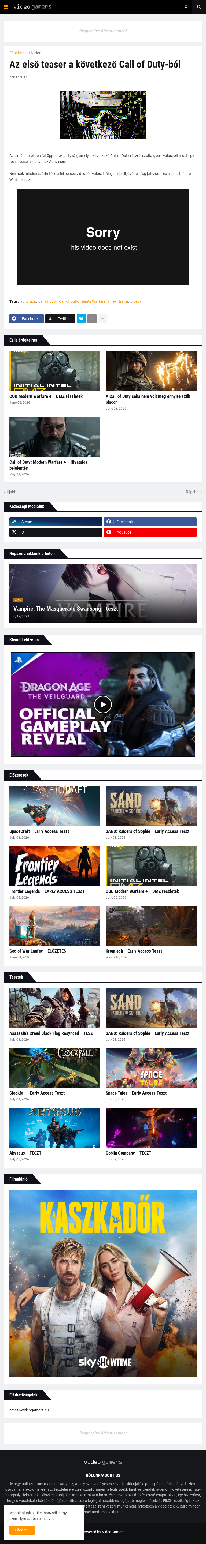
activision (33, 53)
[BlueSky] (81, 318)
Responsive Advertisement (103, 30)
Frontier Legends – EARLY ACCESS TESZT (47, 891)
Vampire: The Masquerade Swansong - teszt (65, 608)
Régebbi (192, 492)
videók (136, 301)
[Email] (92, 318)
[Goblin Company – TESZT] (151, 1128)
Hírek (112, 301)
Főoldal (15, 53)
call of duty (48, 301)
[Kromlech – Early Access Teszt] (151, 926)
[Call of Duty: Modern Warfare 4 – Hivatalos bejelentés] (54, 437)
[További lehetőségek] (102, 318)
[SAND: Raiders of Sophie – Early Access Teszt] (151, 806)
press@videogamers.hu (29, 1410)
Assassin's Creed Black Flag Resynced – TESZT (52, 1033)
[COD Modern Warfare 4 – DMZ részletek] (54, 371)
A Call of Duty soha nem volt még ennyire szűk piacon (148, 399)
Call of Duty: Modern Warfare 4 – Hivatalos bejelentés (48, 465)
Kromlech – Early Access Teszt (134, 951)
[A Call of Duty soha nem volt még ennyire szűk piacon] (151, 371)
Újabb (11, 492)
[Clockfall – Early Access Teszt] (54, 1068)
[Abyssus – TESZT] (54, 1128)
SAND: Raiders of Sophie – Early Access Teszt (147, 831)
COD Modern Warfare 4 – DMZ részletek (46, 396)
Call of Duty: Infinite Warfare (82, 301)
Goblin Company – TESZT (128, 1153)
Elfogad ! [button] (22, 1530)
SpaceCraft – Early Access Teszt (39, 831)
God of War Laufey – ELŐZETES (37, 951)
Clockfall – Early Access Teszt (37, 1093)
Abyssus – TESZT (25, 1153)
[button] (6, 7)
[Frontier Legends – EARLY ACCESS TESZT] (54, 866)
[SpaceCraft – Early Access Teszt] (54, 806)
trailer (123, 301)
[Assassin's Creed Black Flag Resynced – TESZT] (54, 1008)
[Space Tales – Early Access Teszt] (151, 1068)
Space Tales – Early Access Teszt (136, 1093)
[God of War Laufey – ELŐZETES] (54, 926)
